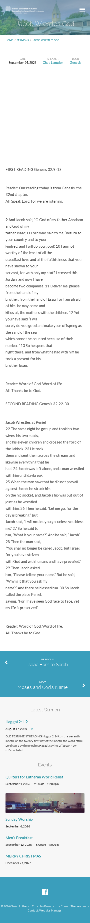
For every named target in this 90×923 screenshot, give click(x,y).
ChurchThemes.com (73, 906)
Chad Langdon (53, 63)
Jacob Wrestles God (45, 40)
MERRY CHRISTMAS (23, 856)
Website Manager (51, 910)
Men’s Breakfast (19, 837)
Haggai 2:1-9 (17, 721)
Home (9, 40)
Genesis (75, 63)
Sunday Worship (19, 819)
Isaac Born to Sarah (47, 664)
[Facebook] (45, 892)
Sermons (23, 40)
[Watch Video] (32, 729)
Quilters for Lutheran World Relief (34, 777)
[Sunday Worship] (45, 810)
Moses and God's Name (43, 687)
